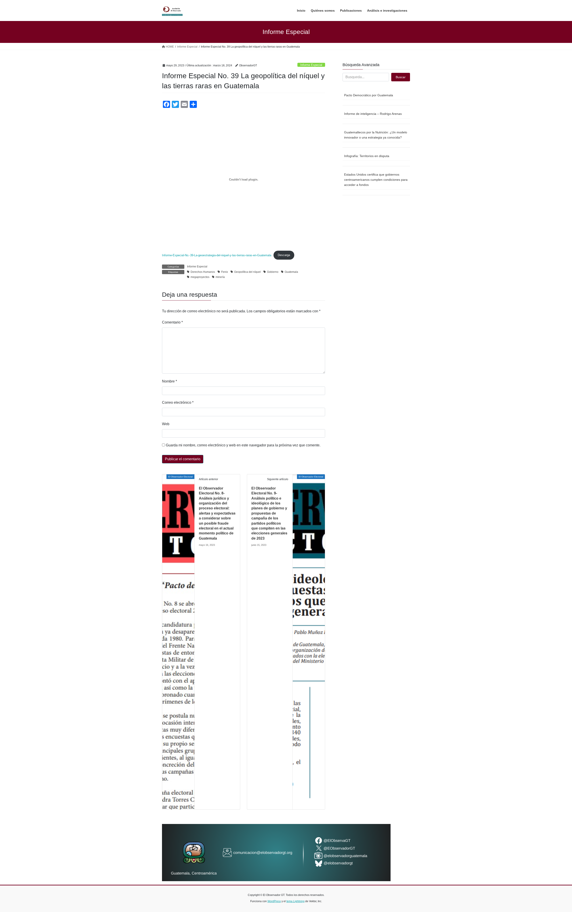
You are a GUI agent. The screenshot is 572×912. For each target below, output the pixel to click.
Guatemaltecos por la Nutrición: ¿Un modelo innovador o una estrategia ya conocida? (375, 134)
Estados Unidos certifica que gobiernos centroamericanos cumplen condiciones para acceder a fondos (376, 180)
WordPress (274, 901)
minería (220, 277)
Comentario (172, 322)
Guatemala (291, 271)
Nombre (169, 381)
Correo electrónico (177, 402)
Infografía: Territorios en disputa (366, 156)
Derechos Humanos (203, 271)
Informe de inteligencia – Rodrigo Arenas (373, 114)
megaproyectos (200, 277)
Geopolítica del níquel (247, 271)
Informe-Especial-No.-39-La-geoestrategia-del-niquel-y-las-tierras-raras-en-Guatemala (216, 255)
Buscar (401, 77)
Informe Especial (311, 65)
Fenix (224, 271)
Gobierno (272, 271)
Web (165, 424)
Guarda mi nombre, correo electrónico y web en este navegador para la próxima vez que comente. (243, 445)
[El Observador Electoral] (178, 641)
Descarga (284, 255)
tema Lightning (295, 901)
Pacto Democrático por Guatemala (368, 95)
